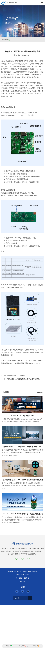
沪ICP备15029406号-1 (22, 575)
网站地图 (22, 581)
